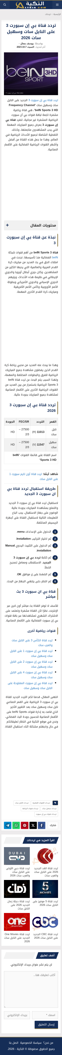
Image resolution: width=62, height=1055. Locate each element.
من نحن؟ (48, 1042)
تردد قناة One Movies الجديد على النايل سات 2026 (17, 938)
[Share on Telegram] (7, 825)
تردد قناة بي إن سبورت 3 (43, 100)
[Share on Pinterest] (24, 825)
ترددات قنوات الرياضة (30, 808)
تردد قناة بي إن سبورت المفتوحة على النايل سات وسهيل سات (30, 685)
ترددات (48, 14)
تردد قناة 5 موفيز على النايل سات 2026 (45, 903)
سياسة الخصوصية (31, 1042)
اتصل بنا (13, 1042)
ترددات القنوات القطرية (41, 803)
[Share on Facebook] (41, 825)
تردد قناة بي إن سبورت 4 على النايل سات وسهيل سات (31, 675)
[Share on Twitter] (33, 825)
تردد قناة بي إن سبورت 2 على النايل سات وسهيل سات (31, 664)
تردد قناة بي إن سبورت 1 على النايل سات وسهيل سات (31, 653)
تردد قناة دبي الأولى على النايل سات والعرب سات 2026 (18, 872)
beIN (55, 257)
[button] (4, 5)
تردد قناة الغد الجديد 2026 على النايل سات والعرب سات (46, 872)
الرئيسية (57, 14)
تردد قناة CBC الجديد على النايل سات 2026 (45, 936)
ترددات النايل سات (22, 803)
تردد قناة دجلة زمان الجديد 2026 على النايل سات (18, 905)
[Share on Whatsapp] (16, 825)
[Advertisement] (31, 187)
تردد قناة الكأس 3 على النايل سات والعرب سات (32, 643)
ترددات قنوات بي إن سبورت (46, 814)
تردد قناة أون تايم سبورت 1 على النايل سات (33, 476)
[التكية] (31, 5)
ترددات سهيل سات (49, 808)
